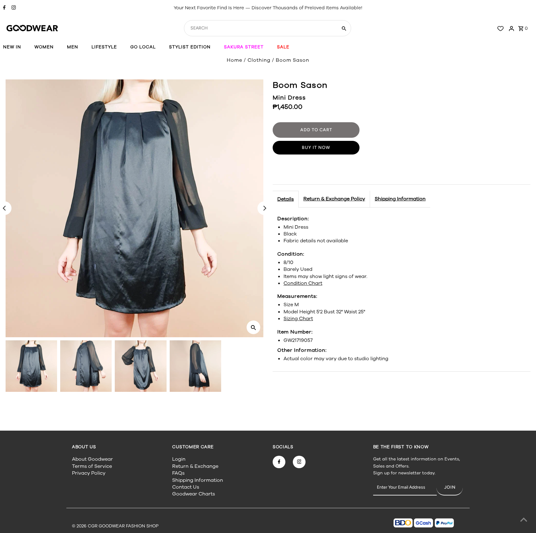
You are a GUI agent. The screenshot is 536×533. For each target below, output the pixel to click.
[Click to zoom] (253, 327)
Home (234, 60)
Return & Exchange (195, 466)
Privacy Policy (88, 473)
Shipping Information (400, 198)
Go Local (143, 47)
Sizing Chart (298, 318)
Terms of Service (92, 466)
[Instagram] (13, 8)
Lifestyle (104, 47)
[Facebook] (4, 8)
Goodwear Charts (193, 493)
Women (44, 47)
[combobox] (260, 28)
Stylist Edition (190, 47)
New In (12, 47)
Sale (283, 47)
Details (285, 199)
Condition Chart (303, 283)
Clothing (259, 60)
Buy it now (316, 147)
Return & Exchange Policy (334, 198)
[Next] (264, 208)
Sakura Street (244, 47)
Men (72, 47)
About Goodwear (92, 459)
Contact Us (185, 487)
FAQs (178, 473)
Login (178, 459)
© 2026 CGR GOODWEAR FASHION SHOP (115, 526)
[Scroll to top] (523, 520)
